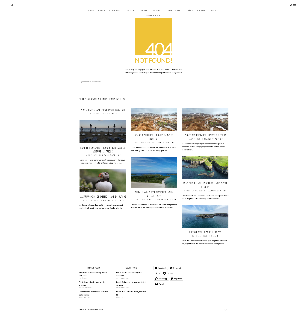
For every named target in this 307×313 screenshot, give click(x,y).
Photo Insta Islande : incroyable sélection (103, 109)
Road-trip (168, 143)
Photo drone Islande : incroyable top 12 (205, 135)
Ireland (211, 191)
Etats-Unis (115, 10)
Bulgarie (105, 155)
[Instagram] (12, 5)
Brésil (189, 10)
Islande (113, 113)
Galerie (101, 10)
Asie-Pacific (174, 10)
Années (215, 10)
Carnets (201, 10)
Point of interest (166, 200)
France (143, 10)
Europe (130, 10)
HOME (91, 10)
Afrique (158, 10)
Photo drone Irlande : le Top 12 (205, 232)
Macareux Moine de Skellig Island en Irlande (103, 196)
